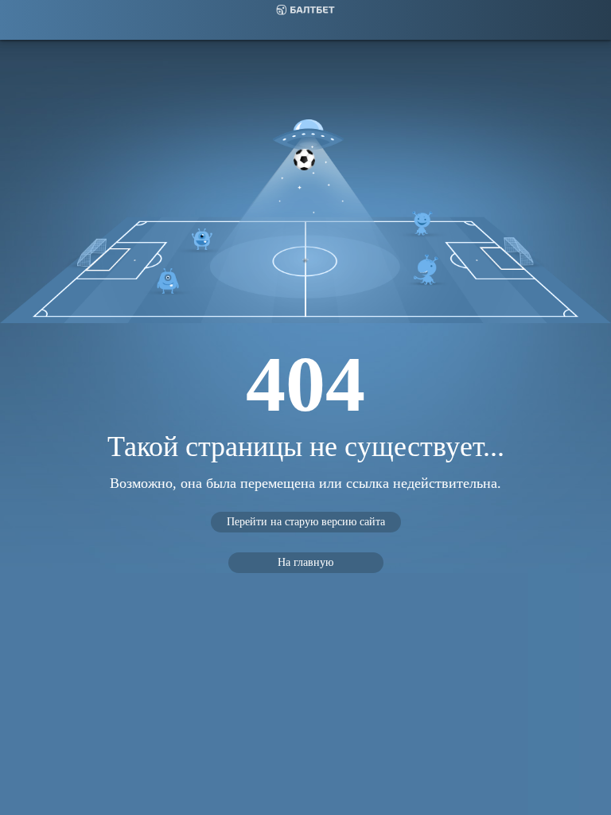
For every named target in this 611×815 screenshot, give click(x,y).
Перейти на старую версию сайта (306, 522)
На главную (305, 562)
